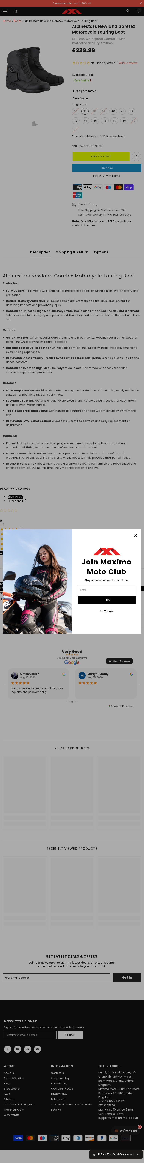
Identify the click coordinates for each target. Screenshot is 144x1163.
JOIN (107, 600)
